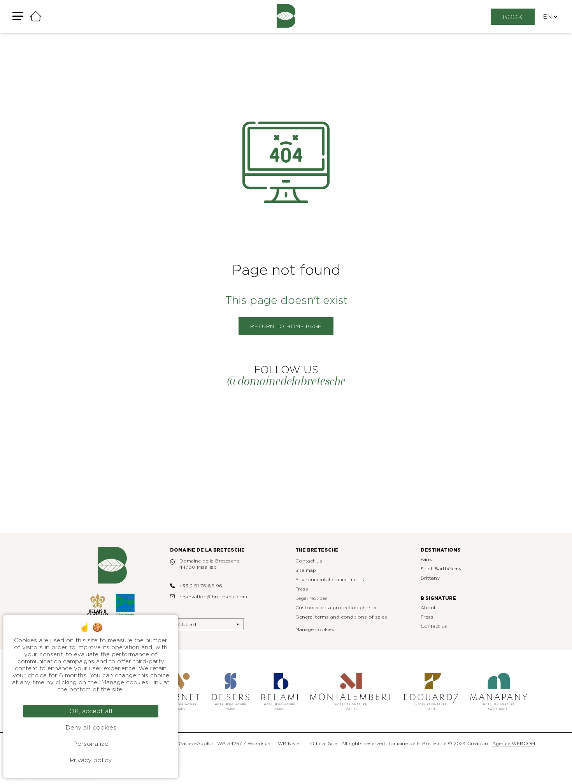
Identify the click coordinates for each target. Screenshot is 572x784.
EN (547, 17)
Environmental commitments (329, 579)
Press (301, 589)
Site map (305, 570)
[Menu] (17, 16)
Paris (426, 559)
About (428, 607)
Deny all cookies (90, 727)
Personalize (91, 744)
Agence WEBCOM (513, 743)
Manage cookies (314, 629)
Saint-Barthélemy (441, 568)
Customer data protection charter (336, 607)
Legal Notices (311, 598)
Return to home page (286, 326)
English (185, 624)
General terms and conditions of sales (341, 617)
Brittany (430, 578)
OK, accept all (90, 711)
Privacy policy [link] (91, 760)
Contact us (308, 561)
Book (512, 17)
